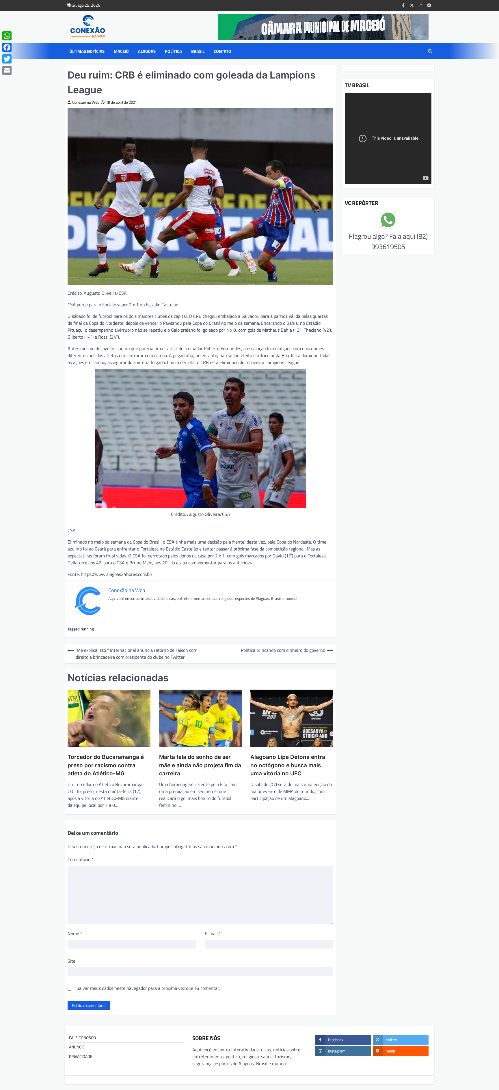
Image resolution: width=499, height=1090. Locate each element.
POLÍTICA (173, 51)
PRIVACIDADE (80, 1056)
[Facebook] (7, 47)
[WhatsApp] (7, 36)
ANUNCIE (77, 1047)
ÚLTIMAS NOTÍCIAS (87, 51)
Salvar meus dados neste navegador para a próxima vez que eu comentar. (148, 988)
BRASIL (197, 51)
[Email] (7, 70)
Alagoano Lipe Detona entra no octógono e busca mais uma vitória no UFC (287, 765)
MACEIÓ (121, 51)
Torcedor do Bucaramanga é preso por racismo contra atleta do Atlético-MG (106, 765)
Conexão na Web (85, 102)
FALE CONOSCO (82, 1038)
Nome (75, 933)
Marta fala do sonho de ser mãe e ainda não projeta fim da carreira (200, 765)
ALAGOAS (147, 51)
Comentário (81, 859)
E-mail (213, 933)
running (87, 629)
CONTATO (222, 51)
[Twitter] (7, 59)
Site (71, 961)
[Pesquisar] (430, 51)
